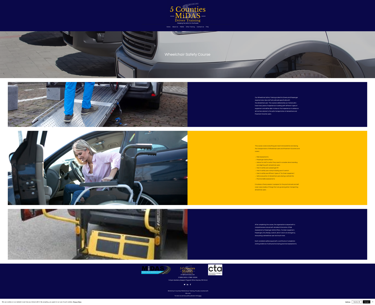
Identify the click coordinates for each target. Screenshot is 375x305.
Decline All (357, 302)
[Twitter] (185, 284)
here (199, 296)
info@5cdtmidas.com (188, 274)
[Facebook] (190, 284)
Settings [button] (347, 302)
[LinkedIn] (187, 284)
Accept (366, 302)
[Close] (372, 301)
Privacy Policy (77, 302)
